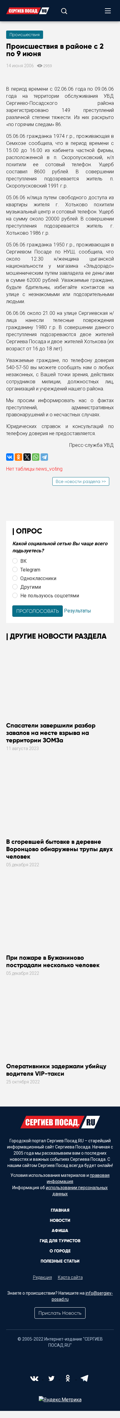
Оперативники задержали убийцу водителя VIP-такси (56, 1069)
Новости (60, 1220)
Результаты (77, 611)
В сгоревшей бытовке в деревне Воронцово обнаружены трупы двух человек (59, 849)
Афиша (60, 1230)
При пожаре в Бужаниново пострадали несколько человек (53, 961)
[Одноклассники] (18, 457)
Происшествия (25, 34)
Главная (60, 1210)
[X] (27, 457)
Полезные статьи (60, 1261)
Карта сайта (70, 1277)
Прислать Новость (60, 1313)
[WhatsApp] (35, 457)
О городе (60, 1251)
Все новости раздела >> (81, 481)
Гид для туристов (60, 1240)
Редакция (42, 1277)
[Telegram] (44, 457)
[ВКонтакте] (10, 457)
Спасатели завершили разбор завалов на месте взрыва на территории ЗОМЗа (50, 733)
